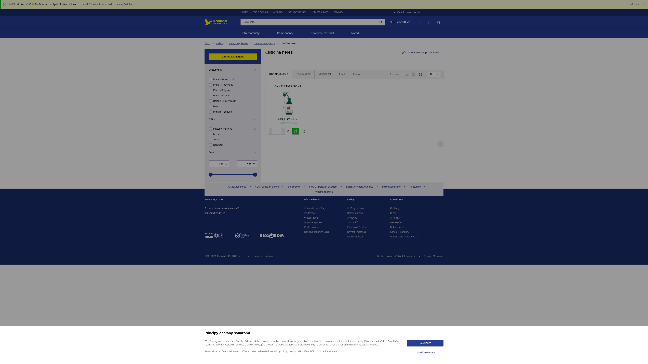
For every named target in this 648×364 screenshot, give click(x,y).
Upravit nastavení (425, 352)
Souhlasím (425, 343)
